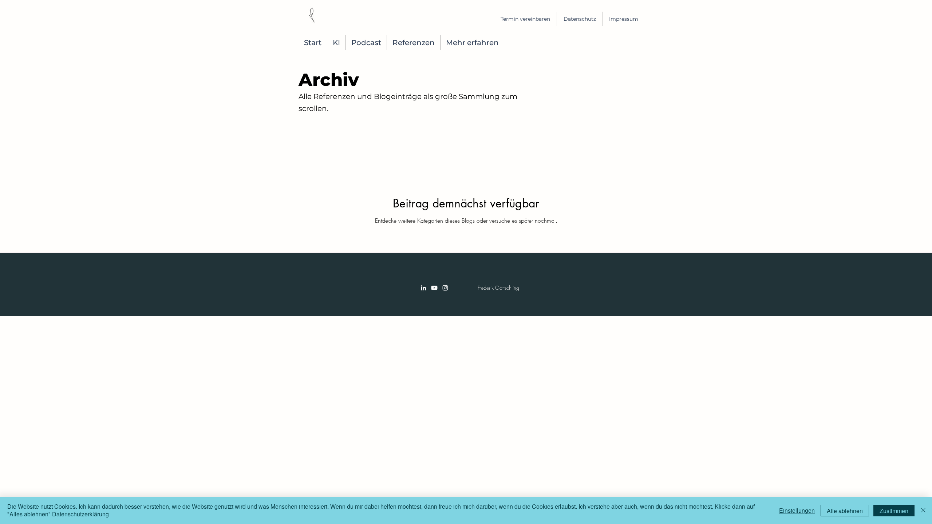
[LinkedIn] (423, 287)
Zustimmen (894, 511)
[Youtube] (434, 287)
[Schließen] (923, 510)
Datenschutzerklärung (80, 514)
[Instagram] (445, 287)
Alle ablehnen (845, 511)
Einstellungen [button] (797, 510)
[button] (413, 42)
